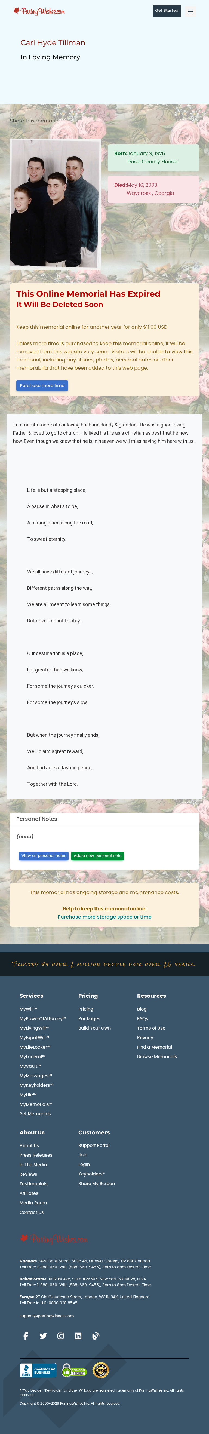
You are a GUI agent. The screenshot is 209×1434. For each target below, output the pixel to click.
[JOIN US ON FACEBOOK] (25, 1336)
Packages (89, 1019)
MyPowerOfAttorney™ (43, 1019)
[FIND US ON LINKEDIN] (78, 1336)
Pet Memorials (35, 1114)
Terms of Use (151, 1028)
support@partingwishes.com (47, 1316)
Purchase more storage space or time (105, 917)
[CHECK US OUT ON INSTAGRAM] (60, 1336)
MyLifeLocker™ (35, 1047)
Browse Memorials (157, 1057)
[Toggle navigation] (190, 11)
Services (31, 996)
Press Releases (36, 1155)
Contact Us (32, 1212)
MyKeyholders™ (37, 1085)
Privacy (145, 1038)
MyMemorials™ (36, 1104)
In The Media (33, 1165)
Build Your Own (94, 1028)
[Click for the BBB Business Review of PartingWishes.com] (38, 1370)
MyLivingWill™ (34, 1028)
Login (84, 1164)
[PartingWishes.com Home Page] (39, 11)
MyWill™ (28, 1009)
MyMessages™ (36, 1076)
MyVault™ (30, 1066)
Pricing (88, 996)
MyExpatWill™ (34, 1038)
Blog (142, 1009)
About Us (32, 1132)
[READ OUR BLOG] (95, 1336)
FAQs (142, 1019)
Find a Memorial (154, 1047)
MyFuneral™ (32, 1057)
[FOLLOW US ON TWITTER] (43, 1336)
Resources (151, 996)
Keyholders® (91, 1174)
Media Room (33, 1203)
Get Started (167, 10)
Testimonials (34, 1184)
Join (82, 1155)
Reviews (28, 1174)
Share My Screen (96, 1183)
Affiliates (29, 1193)
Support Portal (94, 1145)
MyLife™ (28, 1095)
